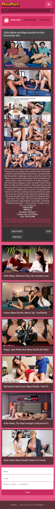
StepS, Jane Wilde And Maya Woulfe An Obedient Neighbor (26, 349)
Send (27, 492)
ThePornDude (30, 20)
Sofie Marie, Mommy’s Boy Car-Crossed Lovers (26, 276)
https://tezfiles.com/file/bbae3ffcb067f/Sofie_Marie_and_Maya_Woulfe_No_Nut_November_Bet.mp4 (28, 220)
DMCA (14, 505)
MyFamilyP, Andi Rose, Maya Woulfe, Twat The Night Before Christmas (26, 386)
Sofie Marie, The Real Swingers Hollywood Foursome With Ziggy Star (26, 423)
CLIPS (48, 231)
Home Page (16, 20)
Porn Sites (45, 20)
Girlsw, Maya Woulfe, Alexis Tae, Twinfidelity (25, 312)
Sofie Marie (17, 237)
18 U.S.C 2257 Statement (32, 505)
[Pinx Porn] (18, 4)
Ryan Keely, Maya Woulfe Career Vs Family (25, 460)
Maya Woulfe (17, 231)
